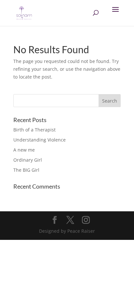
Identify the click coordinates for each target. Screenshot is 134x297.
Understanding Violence (39, 140)
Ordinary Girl (27, 160)
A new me (24, 150)
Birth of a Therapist (34, 130)
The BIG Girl (26, 170)
